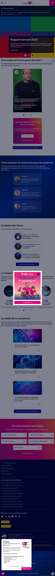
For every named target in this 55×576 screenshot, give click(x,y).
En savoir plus (26, 302)
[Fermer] (38, 274)
